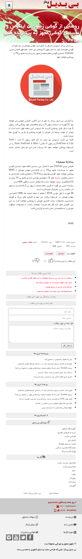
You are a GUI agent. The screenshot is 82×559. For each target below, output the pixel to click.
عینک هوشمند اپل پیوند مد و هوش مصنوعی (54, 291)
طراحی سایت (70, 436)
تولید (73, 474)
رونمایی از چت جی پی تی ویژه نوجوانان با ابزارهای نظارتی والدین (47, 278)
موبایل (61, 253)
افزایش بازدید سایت (66, 463)
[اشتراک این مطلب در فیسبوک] (34, 266)
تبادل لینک (30, 524)
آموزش (72, 485)
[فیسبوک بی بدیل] (30, 537)
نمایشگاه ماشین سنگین (66, 447)
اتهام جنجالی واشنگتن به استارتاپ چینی (57, 408)
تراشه (57, 178)
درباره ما (70, 517)
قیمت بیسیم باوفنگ (67, 444)
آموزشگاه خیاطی (69, 428)
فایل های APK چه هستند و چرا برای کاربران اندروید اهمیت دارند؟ (45, 399)
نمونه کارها (69, 532)
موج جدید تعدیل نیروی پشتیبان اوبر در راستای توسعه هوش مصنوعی (45, 364)
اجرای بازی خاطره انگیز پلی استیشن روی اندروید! (53, 377)
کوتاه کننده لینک (68, 451)
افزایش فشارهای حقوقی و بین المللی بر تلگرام (54, 403)
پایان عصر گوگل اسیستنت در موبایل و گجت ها (54, 282)
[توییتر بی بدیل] (23, 537)
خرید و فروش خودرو (67, 432)
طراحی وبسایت (69, 466)
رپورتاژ (73, 478)
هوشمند (48, 253)
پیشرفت (72, 482)
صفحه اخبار (53, 493)
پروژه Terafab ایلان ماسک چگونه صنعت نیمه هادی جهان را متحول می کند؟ (43, 368)
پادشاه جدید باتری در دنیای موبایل (59, 287)
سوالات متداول (28, 517)
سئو (74, 470)
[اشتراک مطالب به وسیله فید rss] (24, 266)
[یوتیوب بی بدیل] (16, 537)
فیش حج (72, 440)
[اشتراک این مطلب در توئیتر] (29, 266)
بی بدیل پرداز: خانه (32, 493)
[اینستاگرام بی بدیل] (9, 537)
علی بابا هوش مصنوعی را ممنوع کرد (58, 359)
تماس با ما (69, 524)
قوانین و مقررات (28, 532)
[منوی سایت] (9, 5)
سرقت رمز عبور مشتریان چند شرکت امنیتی (55, 372)
